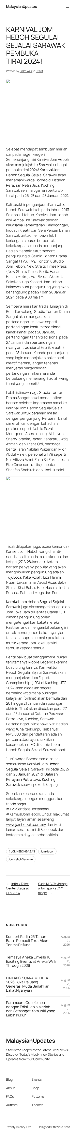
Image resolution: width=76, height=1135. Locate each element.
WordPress (63, 1127)
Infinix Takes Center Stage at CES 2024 (17, 888)
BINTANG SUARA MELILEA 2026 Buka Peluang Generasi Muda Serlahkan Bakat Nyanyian (27, 984)
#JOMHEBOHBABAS (21, 851)
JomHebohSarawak (20, 859)
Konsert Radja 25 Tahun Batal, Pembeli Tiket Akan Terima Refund (27, 940)
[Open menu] (67, 6)
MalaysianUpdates (21, 6)
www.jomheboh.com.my (26, 824)
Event (39, 71)
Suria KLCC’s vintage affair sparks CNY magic (52, 888)
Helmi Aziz (26, 71)
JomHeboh (47, 851)
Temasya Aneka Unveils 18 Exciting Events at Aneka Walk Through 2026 (31, 961)
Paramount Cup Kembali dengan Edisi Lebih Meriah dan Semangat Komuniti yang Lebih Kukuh (30, 1008)
